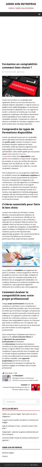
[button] (39, 14)
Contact (5, 456)
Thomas (21, 72)
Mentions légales (8, 453)
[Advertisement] (21, 40)
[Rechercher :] (21, 402)
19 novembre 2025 (10, 72)
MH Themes (34, 465)
